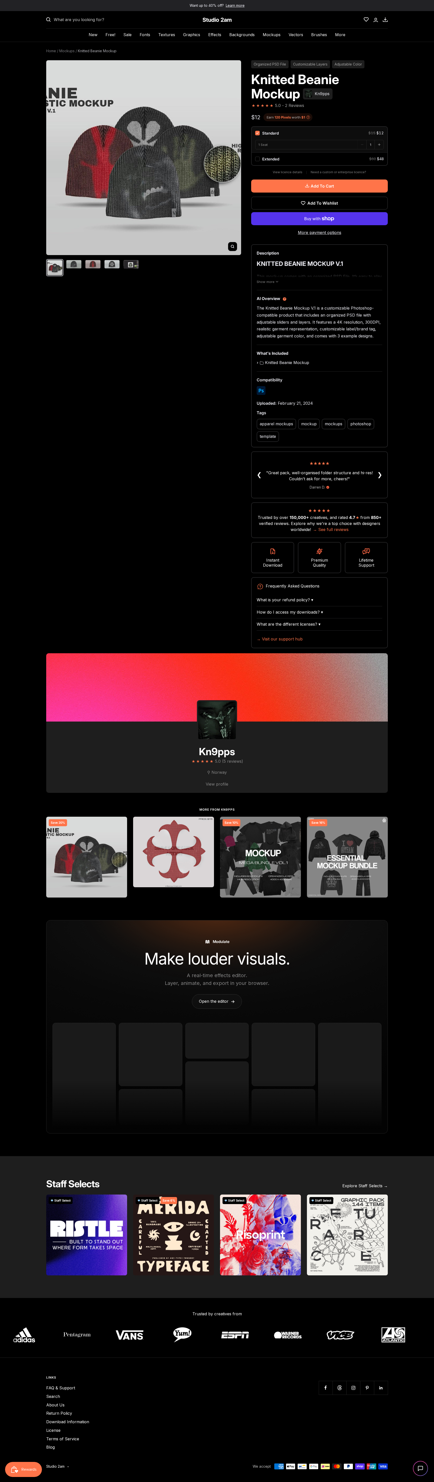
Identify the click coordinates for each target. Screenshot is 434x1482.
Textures (166, 34)
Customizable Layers (310, 64)
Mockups (272, 34)
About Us (55, 1404)
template (268, 436)
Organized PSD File (270, 64)
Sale (127, 34)
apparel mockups (276, 423)
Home (51, 51)
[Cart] (385, 19)
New (93, 34)
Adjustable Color (348, 64)
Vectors (296, 34)
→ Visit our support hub (280, 638)
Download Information (67, 1421)
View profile (217, 784)
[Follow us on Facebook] (326, 1388)
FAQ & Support (60, 1387)
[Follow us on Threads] (339, 1388)
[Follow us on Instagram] (353, 1388)
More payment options (319, 232)
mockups (333, 423)
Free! (110, 34)
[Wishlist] (366, 19)
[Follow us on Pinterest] (367, 1388)
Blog (50, 1447)
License (53, 1430)
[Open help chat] (420, 1468)
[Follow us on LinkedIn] (381, 1388)
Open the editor (217, 1001)
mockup (309, 423)
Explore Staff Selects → (365, 1185)
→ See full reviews (331, 529)
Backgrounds (242, 34)
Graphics (191, 34)
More (340, 34)
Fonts (145, 34)
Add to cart (322, 186)
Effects (214, 34)
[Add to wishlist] (120, 823)
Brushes (319, 34)
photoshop (360, 423)
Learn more (235, 5)
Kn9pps (217, 751)
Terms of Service (62, 1438)
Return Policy (59, 1413)
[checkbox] (319, 133)
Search (53, 1396)
